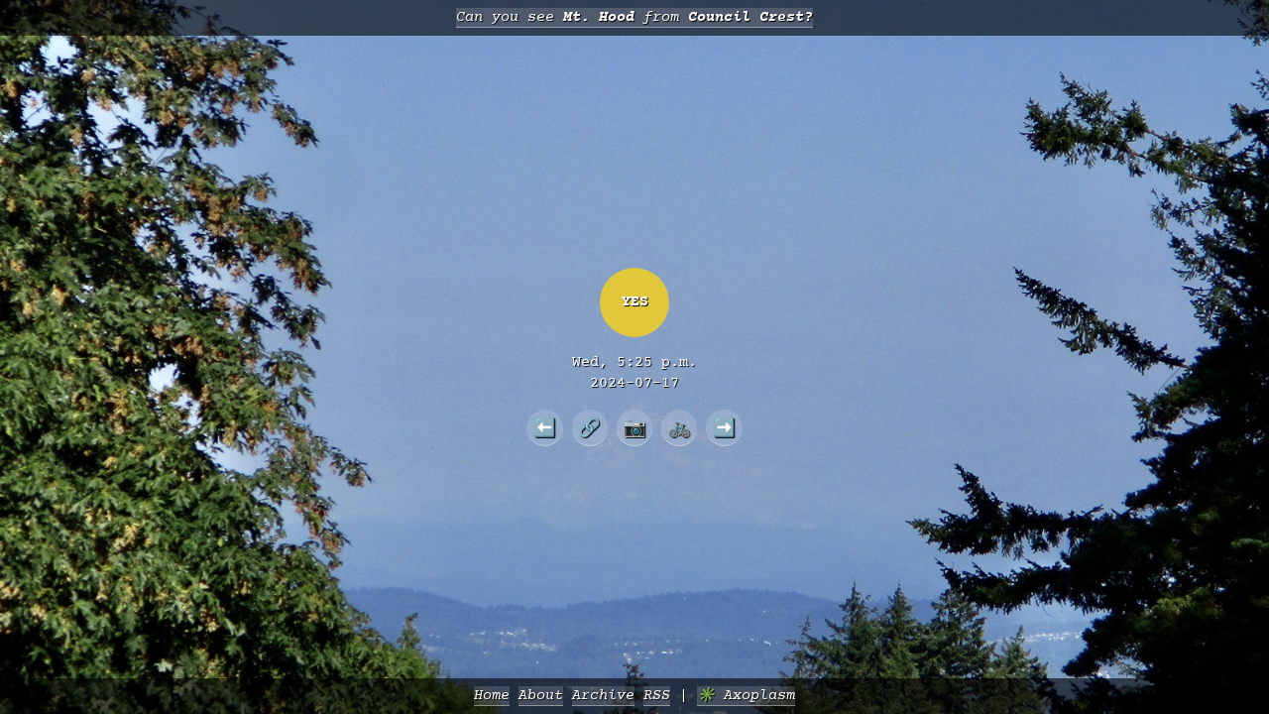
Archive (603, 695)
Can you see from (634, 17)
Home (492, 695)
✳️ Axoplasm (746, 695)
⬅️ (544, 427)
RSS (656, 695)
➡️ (724, 427)
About (541, 695)
